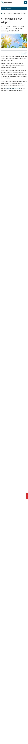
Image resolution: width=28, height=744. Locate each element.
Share (22, 53)
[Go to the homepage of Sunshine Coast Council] (10, 2)
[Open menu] (25, 2)
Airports (24, 13)
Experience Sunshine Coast (14, 13)
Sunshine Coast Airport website (12, 88)
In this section (8, 8)
